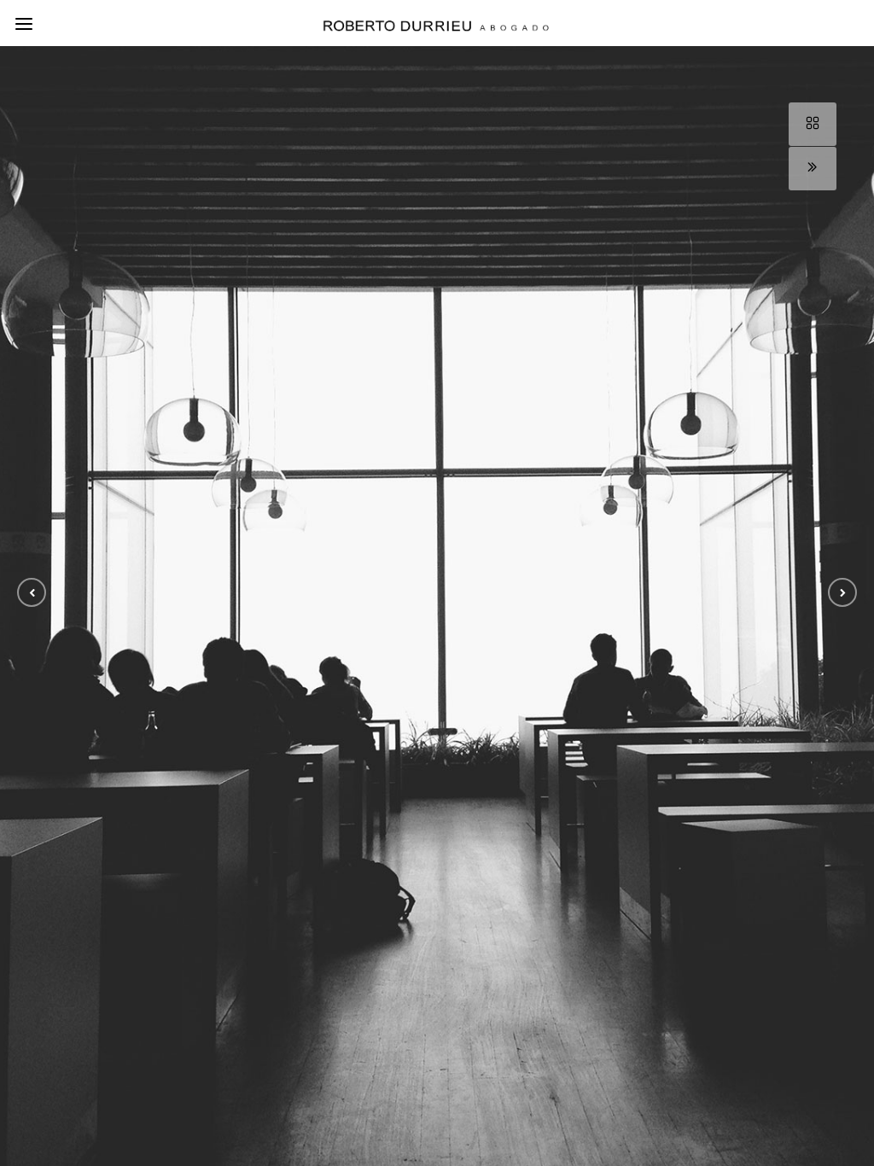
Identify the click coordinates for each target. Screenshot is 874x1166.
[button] (31, 592)
